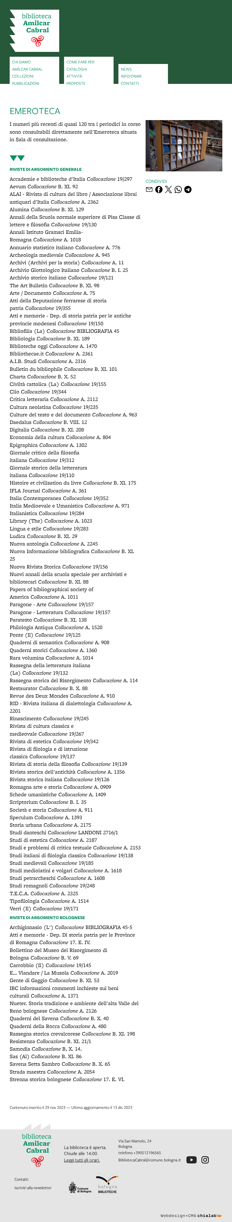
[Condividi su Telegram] (188, 189)
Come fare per (80, 62)
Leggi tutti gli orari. (82, 1160)
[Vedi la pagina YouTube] (191, 1159)
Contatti (130, 83)
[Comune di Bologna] (80, 1187)
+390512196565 (147, 1152)
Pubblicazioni (25, 83)
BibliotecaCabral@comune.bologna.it (149, 1160)
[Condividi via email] (149, 189)
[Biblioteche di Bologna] (107, 1183)
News (126, 69)
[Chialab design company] (191, 1211)
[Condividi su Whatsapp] (178, 189)
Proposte (75, 83)
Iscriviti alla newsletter (33, 1187)
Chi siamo (21, 62)
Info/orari (131, 76)
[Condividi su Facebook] (159, 189)
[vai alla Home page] (34, 31)
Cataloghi (76, 69)
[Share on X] (168, 189)
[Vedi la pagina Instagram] (205, 1159)
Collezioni (23, 76)
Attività (74, 76)
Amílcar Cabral (27, 69)
